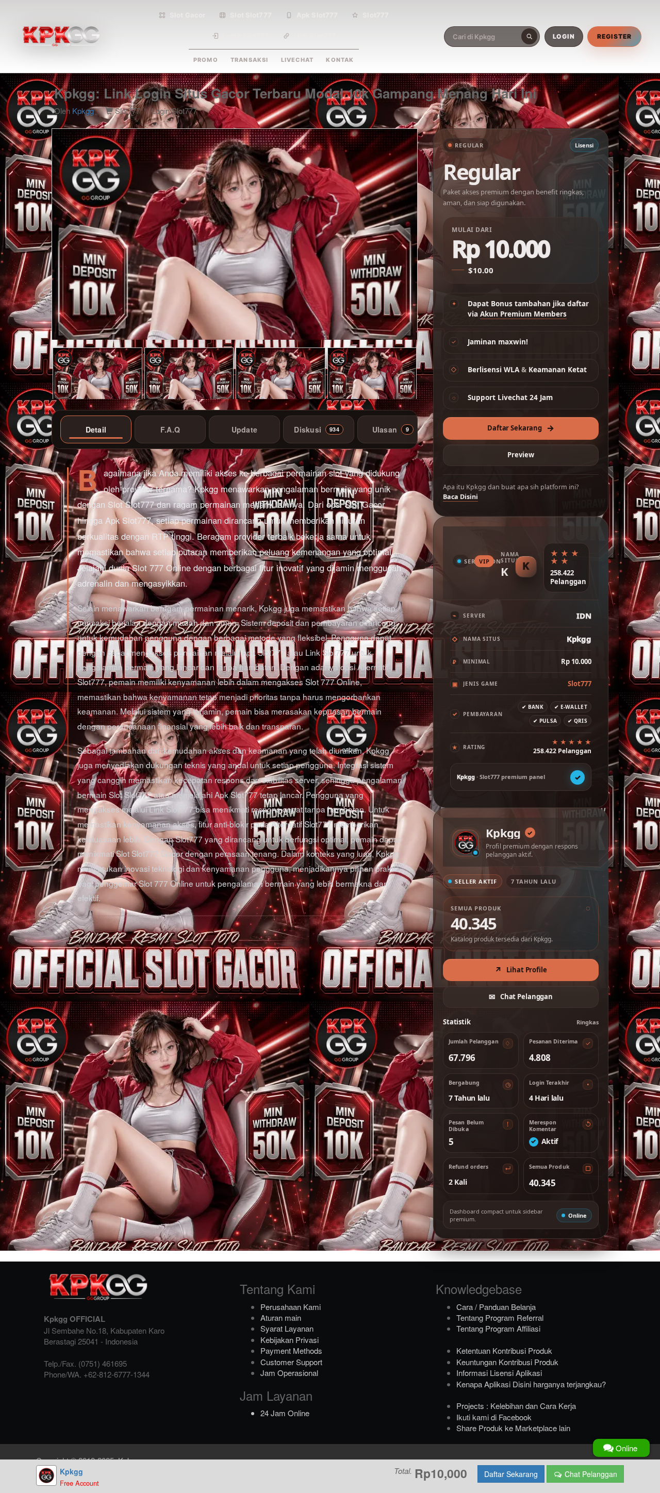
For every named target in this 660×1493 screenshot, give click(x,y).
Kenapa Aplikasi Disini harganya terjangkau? (531, 1384)
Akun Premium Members (523, 314)
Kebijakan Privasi (289, 1339)
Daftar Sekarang (520, 428)
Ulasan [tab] (390, 429)
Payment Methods (291, 1350)
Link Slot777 (315, 35)
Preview (520, 454)
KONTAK (340, 59)
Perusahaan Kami (290, 1306)
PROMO (205, 59)
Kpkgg (83, 110)
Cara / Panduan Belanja (496, 1306)
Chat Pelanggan (590, 1474)
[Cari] (529, 36)
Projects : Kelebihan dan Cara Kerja (516, 1405)
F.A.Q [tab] (170, 429)
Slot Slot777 (251, 15)
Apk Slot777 (317, 15)
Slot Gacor (187, 15)
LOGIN (564, 36)
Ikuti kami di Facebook (494, 1417)
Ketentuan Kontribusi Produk (504, 1350)
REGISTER (614, 36)
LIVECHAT (297, 59)
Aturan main (280, 1317)
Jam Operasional (289, 1372)
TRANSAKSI (249, 59)
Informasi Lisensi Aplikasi (499, 1372)
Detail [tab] (96, 429)
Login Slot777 (246, 35)
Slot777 (375, 15)
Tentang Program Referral (499, 1317)
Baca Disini (460, 496)
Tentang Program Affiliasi (498, 1328)
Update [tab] (245, 429)
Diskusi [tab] (316, 429)
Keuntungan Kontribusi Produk (507, 1361)
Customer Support (291, 1361)
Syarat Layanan (287, 1328)
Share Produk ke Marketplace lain (513, 1427)
